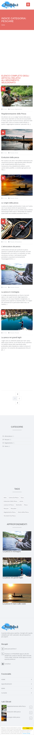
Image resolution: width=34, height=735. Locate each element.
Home (3, 25)
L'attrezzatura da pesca (10, 246)
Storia (7, 446)
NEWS (3, 688)
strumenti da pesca (10, 516)
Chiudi (27, 728)
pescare (6, 508)
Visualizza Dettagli (26, 733)
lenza (21, 501)
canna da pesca (13, 497)
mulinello (19, 505)
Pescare (8, 439)
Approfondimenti (6, 684)
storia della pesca (23, 512)
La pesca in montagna (10, 292)
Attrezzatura (9, 436)
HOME (3, 679)
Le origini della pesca (9, 203)
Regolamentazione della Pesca (13, 114)
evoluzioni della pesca (10, 501)
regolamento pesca (10, 512)
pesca (26, 505)
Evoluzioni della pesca (10, 157)
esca (22, 497)
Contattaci (8, 664)
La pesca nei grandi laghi (11, 337)
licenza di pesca (9, 505)
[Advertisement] (17, 57)
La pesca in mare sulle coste (14, 604)
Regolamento (9, 443)
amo (5, 497)
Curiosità (4, 693)
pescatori (13, 508)
